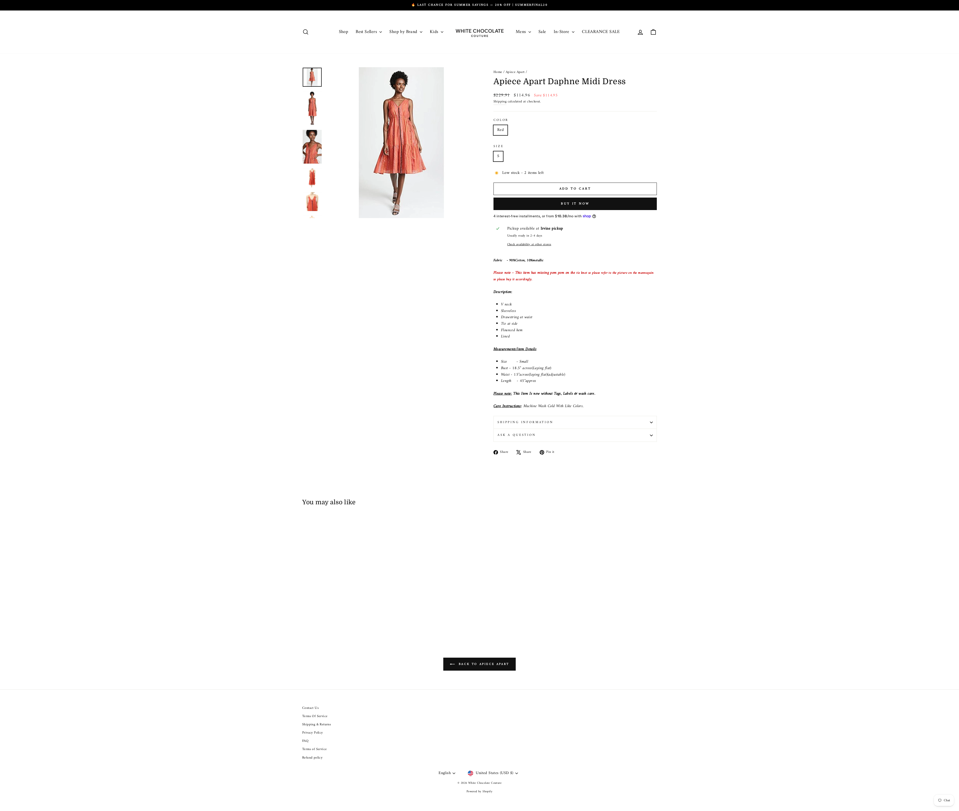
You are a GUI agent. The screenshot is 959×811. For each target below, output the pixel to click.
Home (497, 72)
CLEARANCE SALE (601, 32)
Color (500, 120)
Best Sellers (367, 32)
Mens (521, 32)
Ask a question (516, 435)
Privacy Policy (312, 733)
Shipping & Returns (316, 725)
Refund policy (312, 758)
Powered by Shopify (479, 791)
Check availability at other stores (529, 244)
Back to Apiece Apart (483, 664)
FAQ (305, 741)
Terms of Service (314, 749)
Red (500, 129)
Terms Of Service (314, 716)
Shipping (499, 102)
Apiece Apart (515, 72)
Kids (435, 32)
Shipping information (525, 422)
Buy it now (575, 204)
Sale (542, 32)
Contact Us (310, 708)
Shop (343, 32)
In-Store (562, 32)
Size (498, 146)
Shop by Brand (404, 32)
